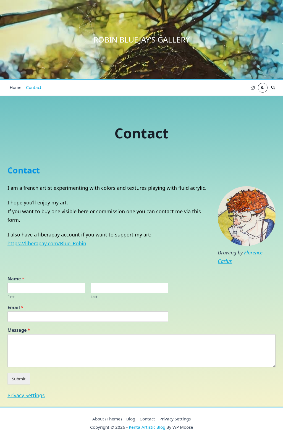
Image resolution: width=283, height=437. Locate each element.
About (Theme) (107, 419)
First (11, 296)
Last (94, 296)
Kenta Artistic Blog (147, 427)
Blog (130, 419)
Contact (33, 87)
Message (18, 330)
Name (15, 279)
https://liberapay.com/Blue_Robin (46, 243)
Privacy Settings (26, 395)
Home (16, 87)
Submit (19, 378)
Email (15, 307)
